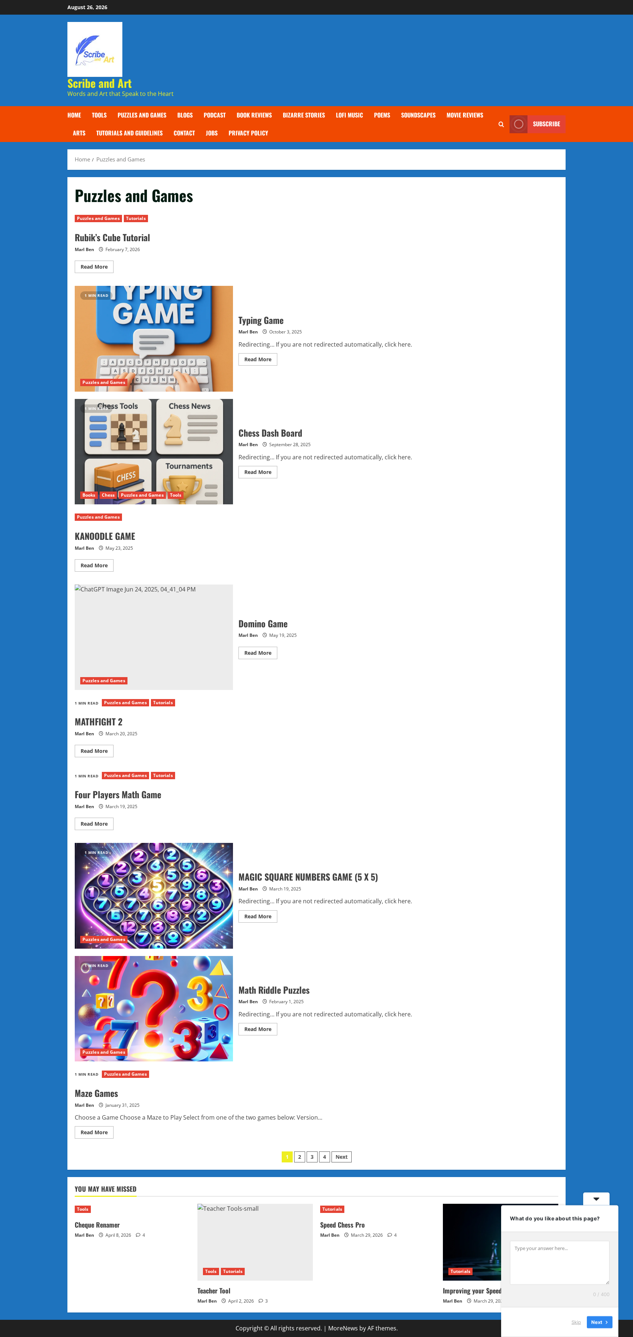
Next (342, 1156)
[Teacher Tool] (255, 1242)
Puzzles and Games (142, 115)
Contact (184, 132)
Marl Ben (84, 249)
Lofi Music (349, 115)
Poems (382, 115)
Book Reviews (254, 115)
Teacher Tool (213, 1290)
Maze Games (96, 1092)
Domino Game (154, 637)
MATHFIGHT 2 (98, 721)
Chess (108, 495)
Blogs (185, 115)
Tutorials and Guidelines (129, 132)
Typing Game (154, 338)
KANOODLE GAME (105, 535)
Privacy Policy (248, 132)
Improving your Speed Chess (481, 1290)
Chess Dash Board (154, 451)
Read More (97, 268)
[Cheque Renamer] (132, 1209)
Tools (176, 495)
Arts (79, 132)
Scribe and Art (99, 83)
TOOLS (99, 115)
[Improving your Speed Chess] (500, 1242)
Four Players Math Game (118, 794)
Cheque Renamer (97, 1224)
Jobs (212, 132)
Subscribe (546, 124)
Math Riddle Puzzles (154, 1008)
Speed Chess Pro (342, 1224)
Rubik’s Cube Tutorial (112, 237)
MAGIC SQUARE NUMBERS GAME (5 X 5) (154, 895)
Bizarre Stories (304, 115)
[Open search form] (501, 124)
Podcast (215, 115)
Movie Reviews (465, 115)
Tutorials (136, 218)
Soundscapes (418, 115)
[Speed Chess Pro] (378, 1209)
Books (89, 495)
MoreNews (343, 1328)
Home (74, 115)
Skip (576, 1322)
